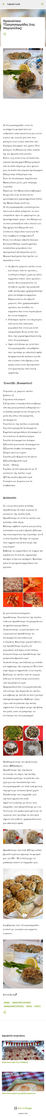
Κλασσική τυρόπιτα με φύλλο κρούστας (19, 1093)
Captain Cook (13, 4)
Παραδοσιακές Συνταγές (14, 1006)
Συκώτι (37, 1006)
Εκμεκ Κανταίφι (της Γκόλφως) (15, 1062)
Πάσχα (29, 1006)
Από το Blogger (24, 1108)
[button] (4, 34)
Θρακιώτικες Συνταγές (21, 1002)
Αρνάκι (6, 1002)
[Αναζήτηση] (42, 4)
